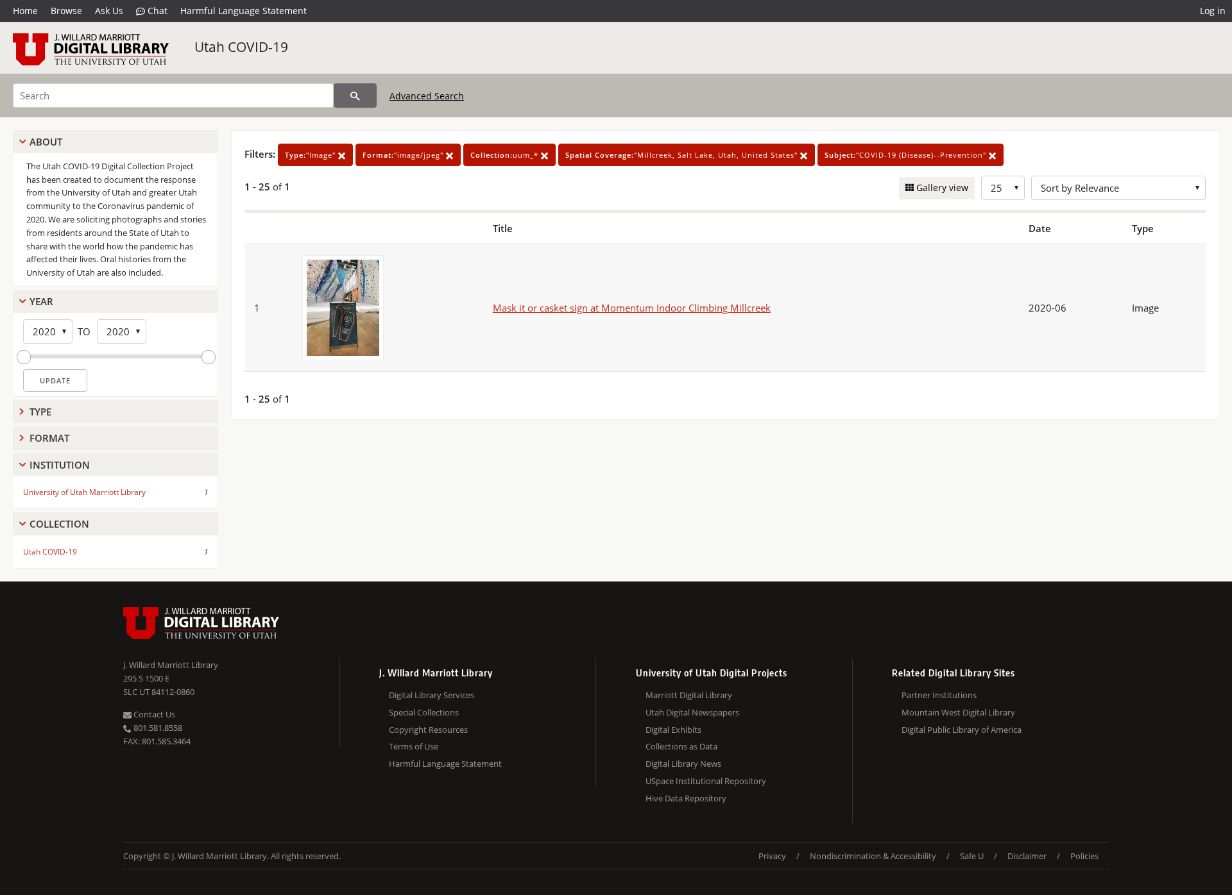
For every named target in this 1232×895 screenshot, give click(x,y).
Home (25, 10)
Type (40, 411)
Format (49, 437)
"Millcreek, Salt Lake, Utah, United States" (682, 155)
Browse (66, 10)
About (46, 141)
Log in (1213, 10)
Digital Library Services (431, 695)
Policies (1084, 856)
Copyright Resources (428, 729)
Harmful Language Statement (243, 10)
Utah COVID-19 (241, 47)
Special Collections (424, 712)
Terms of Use (413, 746)
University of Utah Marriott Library (84, 492)
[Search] (355, 95)
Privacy (772, 856)
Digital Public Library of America (962, 729)
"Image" (311, 155)
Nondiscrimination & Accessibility (873, 856)
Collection (59, 523)
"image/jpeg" (404, 155)
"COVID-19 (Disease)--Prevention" (907, 155)
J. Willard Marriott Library (170, 665)
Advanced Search (426, 96)
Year (41, 301)
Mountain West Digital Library (958, 712)
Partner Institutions (939, 695)
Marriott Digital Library (689, 695)
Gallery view (941, 187)
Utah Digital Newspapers (692, 712)
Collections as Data (681, 746)
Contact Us (153, 714)
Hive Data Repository (686, 798)
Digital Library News (683, 763)
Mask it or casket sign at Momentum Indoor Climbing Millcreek (632, 307)
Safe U (972, 856)
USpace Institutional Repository (706, 781)
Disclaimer (1027, 856)
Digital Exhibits (673, 729)
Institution (60, 464)
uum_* (505, 155)
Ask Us (109, 10)
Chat (156, 10)
